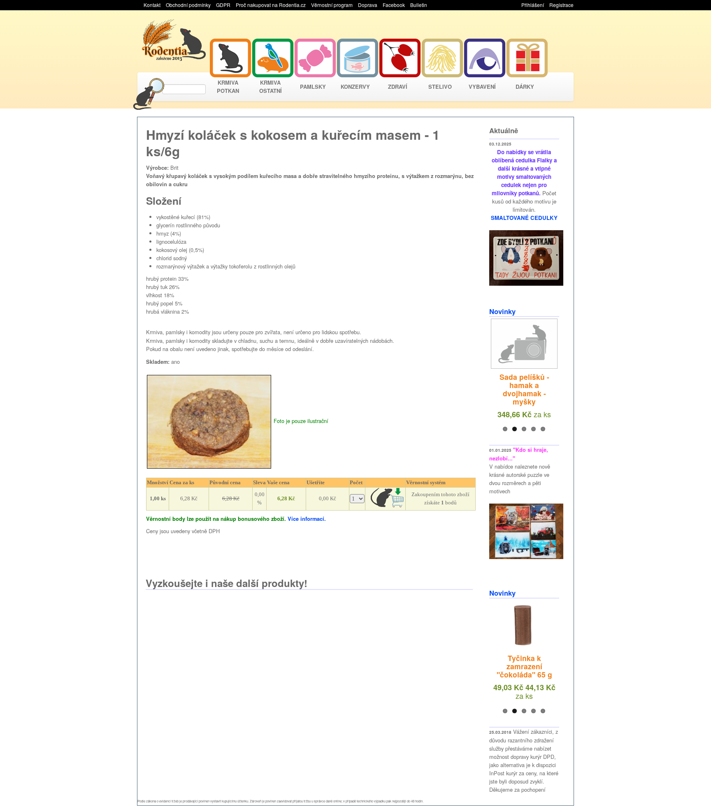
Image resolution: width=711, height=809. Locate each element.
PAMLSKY (313, 86)
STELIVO (440, 86)
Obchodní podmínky (188, 4)
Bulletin (418, 4)
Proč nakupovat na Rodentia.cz (271, 4)
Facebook (394, 4)
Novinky (502, 311)
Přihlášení (532, 4)
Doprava (367, 4)
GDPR (223, 4)
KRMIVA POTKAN (228, 87)
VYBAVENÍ (482, 86)
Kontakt (152, 4)
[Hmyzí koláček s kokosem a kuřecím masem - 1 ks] (209, 421)
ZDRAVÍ (397, 86)
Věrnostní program (332, 4)
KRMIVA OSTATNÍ (270, 87)
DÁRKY (525, 86)
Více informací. (307, 518)
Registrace (561, 4)
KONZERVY (355, 86)
